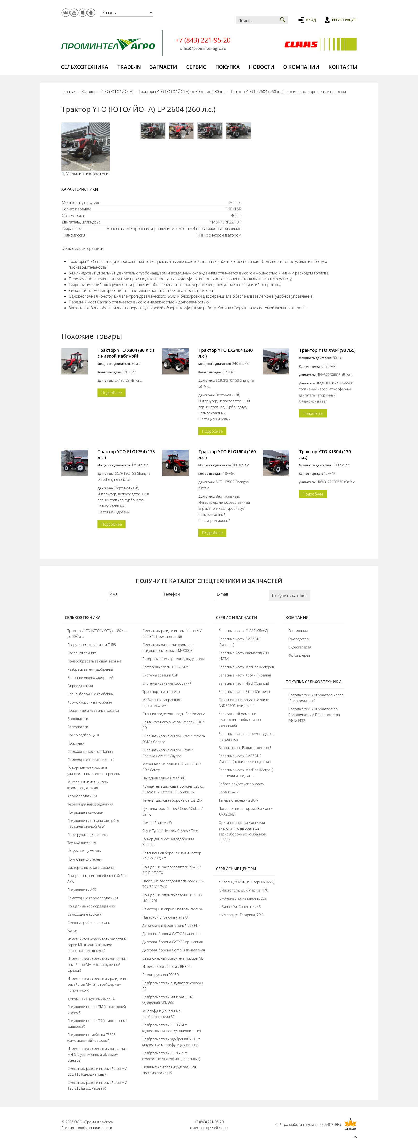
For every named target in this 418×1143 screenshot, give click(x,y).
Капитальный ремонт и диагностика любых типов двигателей (240, 720)
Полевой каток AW (157, 822)
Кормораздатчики (82, 796)
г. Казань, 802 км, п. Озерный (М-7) (246, 882)
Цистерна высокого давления (91, 867)
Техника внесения (81, 843)
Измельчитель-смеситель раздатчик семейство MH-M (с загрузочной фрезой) (96, 964)
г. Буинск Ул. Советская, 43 (240, 906)
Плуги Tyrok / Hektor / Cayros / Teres (171, 830)
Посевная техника (82, 653)
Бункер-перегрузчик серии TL (91, 998)
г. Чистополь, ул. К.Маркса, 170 (243, 890)
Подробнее (111, 392)
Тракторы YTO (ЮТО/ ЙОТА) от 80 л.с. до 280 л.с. (182, 91)
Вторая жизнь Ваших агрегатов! (245, 747)
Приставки (75, 743)
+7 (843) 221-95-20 (203, 40)
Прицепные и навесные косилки (93, 710)
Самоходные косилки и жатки (90, 759)
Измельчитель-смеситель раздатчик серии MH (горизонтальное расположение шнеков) (96, 945)
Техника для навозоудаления (90, 804)
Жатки (72, 930)
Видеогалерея (299, 647)
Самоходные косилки (84, 914)
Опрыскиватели (80, 685)
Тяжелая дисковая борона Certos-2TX (172, 800)
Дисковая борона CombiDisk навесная (173, 950)
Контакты (342, 67)
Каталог (89, 91)
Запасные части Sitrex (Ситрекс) (244, 691)
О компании (301, 67)
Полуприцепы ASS (81, 889)
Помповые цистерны (84, 859)
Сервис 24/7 (229, 792)
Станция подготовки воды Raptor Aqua (173, 714)
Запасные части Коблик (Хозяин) (245, 675)
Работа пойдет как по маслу (241, 784)
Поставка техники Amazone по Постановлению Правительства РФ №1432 (314, 715)
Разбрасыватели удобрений (90, 669)
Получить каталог (289, 595)
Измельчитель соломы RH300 (166, 966)
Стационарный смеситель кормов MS (173, 958)
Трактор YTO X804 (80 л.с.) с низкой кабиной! (125, 353)
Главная (68, 91)
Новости (261, 67)
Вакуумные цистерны (84, 851)
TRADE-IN (129, 67)
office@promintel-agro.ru (203, 48)
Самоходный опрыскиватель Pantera (172, 909)
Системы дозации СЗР (160, 675)
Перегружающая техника (87, 834)
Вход (311, 19)
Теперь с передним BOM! (239, 800)
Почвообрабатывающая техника (94, 661)
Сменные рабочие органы (89, 922)
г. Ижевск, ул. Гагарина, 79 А (241, 915)
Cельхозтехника (84, 67)
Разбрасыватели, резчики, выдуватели (173, 658)
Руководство (298, 639)
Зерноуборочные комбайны (90, 694)
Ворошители (77, 718)
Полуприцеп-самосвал (85, 812)
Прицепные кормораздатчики (91, 906)
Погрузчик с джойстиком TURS (91, 644)
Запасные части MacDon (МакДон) (246, 667)
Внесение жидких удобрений (90, 677)
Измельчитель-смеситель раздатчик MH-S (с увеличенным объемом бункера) (96, 1054)
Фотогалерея (299, 655)
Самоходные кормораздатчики (92, 898)
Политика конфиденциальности (86, 1127)
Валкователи (77, 727)
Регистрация (344, 19)
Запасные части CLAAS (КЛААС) (243, 630)
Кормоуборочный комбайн (89, 702)
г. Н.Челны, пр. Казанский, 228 (243, 898)
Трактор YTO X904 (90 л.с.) (327, 350)
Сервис (196, 67)
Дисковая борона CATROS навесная (171, 933)
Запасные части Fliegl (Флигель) (244, 683)
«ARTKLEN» (332, 1124)
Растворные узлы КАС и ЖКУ (165, 667)
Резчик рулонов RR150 (160, 974)
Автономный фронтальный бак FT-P (171, 925)
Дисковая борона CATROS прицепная (172, 942)
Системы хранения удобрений (166, 683)
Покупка (227, 67)
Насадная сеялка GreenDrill (163, 778)
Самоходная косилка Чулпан (90, 751)
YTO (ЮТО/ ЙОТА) (117, 91)
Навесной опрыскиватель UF (165, 917)
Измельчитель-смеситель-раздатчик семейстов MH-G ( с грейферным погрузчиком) (97, 984)
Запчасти (163, 67)
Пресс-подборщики (83, 735)
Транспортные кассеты (161, 691)
